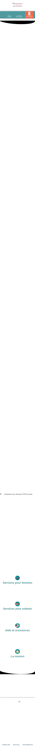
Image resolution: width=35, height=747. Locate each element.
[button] (3, 14)
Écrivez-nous (16, 744)
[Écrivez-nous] (16, 741)
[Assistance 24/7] (6, 741)
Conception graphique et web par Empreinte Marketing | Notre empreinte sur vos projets (17, 731)
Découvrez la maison (12, 46)
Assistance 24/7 (6, 744)
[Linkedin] (20, 735)
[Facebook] (14, 735)
